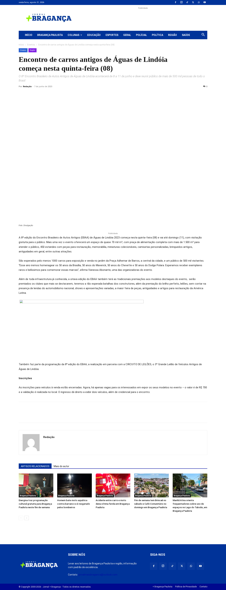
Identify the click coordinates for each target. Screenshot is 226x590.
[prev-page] (21, 518)
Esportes (112, 35)
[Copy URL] (22, 94)
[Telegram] (71, 94)
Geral (127, 35)
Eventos (31, 44)
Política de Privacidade (186, 586)
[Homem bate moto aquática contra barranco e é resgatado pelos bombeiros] (74, 485)
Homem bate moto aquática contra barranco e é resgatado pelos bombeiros (73, 504)
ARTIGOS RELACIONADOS (35, 466)
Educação (94, 35)
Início (28, 35)
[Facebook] (175, 2)
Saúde (186, 35)
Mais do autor (61, 466)
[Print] (62, 94)
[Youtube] (204, 2)
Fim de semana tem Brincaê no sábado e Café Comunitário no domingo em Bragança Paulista (150, 504)
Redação (27, 86)
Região (172, 35)
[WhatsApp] (198, 2)
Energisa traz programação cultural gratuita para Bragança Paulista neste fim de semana (35, 504)
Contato (203, 586)
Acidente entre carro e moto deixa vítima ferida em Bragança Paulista (113, 504)
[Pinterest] (46, 94)
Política (157, 35)
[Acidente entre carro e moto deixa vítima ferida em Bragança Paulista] (113, 485)
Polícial (141, 35)
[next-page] (26, 518)
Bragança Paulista (50, 35)
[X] (193, 2)
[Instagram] (181, 2)
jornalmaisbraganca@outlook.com (97, 574)
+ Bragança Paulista (162, 586)
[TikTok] (187, 2)
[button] (203, 35)
